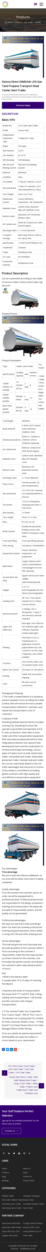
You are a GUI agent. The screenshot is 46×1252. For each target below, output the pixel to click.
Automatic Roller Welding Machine (12, 1227)
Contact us (10, 1130)
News (25, 1172)
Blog (4, 1176)
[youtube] (19, 1153)
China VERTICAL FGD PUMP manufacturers (11, 1231)
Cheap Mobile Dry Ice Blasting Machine (32, 1231)
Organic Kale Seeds (10, 1235)
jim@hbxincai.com (27, 1248)
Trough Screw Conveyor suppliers (33, 1223)
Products (18, 22)
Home (10, 22)
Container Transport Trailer (31, 1196)
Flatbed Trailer (8, 1196)
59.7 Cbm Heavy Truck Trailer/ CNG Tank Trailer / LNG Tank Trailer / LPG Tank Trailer (21, 1069)
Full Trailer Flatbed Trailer (12, 1200)
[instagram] (24, 1153)
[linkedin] (9, 1153)
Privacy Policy (28, 1180)
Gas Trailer (28, 22)
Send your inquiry (23, 105)
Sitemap (5, 1180)
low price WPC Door (31, 1227)
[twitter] (14, 1153)
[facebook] (4, 1153)
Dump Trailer (28, 1200)
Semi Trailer (28, 1208)
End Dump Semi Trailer (11, 1204)
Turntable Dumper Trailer (33, 1204)
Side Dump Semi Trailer (11, 1208)
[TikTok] (29, 1153)
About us (26, 1168)
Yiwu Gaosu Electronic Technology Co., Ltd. (11, 1223)
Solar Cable (27, 1235)
